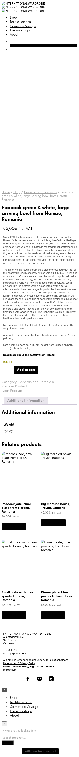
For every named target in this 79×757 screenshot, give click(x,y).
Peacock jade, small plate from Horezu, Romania (16, 507)
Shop (13, 17)
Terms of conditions (57, 660)
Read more (53, 615)
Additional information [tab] (25, 400)
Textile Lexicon (20, 22)
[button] (10, 42)
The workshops (20, 30)
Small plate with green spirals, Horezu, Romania (18, 596)
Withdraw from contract (40, 751)
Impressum (9, 669)
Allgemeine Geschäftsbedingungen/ (24, 660)
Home (6, 192)
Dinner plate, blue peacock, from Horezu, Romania (58, 596)
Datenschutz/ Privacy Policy (19, 663)
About (14, 34)
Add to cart (14, 526)
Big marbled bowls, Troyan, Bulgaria (55, 505)
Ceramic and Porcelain (40, 192)
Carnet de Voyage (23, 26)
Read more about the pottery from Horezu (29, 354)
